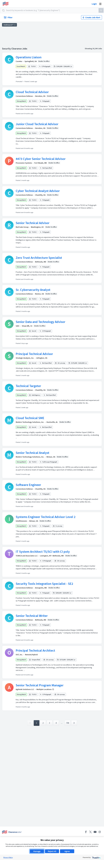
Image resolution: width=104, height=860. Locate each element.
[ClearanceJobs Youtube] (95, 832)
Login (94, 3)
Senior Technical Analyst (32, 453)
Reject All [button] (52, 851)
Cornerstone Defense (24, 96)
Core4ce (19, 61)
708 (67, 723)
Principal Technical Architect (35, 650)
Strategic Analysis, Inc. (25, 358)
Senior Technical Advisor (32, 223)
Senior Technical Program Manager (40, 685)
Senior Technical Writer (32, 616)
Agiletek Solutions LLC (25, 689)
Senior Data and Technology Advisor (40, 322)
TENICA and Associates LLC (27, 555)
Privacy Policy (8, 857)
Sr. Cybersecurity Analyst (33, 290)
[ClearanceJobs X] (90, 832)
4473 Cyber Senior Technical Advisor (41, 159)
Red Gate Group (22, 227)
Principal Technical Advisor (34, 354)
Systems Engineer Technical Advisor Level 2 (45, 517)
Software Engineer (28, 485)
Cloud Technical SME (30, 418)
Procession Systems (24, 163)
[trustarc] (96, 857)
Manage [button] (36, 851)
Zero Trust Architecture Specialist (39, 258)
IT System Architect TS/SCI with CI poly (43, 551)
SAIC (18, 326)
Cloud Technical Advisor (32, 92)
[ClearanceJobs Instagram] (99, 832)
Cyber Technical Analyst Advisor (38, 191)
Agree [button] (67, 851)
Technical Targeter (28, 386)
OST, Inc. (19, 654)
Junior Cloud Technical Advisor (37, 124)
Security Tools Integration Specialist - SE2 (44, 584)
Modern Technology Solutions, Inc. (30, 422)
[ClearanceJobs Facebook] (85, 832)
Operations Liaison (28, 57)
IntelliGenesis (21, 521)
